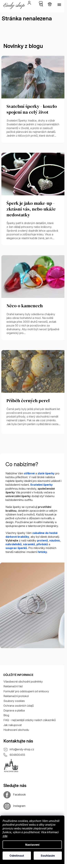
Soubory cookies (14, 701)
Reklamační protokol (16, 696)
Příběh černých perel (28, 401)
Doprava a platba (14, 710)
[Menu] (59, 4)
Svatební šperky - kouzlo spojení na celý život (32, 109)
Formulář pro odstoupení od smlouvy (26, 691)
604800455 (17, 754)
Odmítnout (16, 855)
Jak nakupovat (12, 725)
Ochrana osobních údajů (18, 705)
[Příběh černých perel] (33, 371)
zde (5, 836)
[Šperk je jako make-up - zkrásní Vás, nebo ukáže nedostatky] (33, 173)
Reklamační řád (13, 686)
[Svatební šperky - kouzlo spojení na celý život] (33, 77)
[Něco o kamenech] (33, 276)
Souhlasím (48, 855)
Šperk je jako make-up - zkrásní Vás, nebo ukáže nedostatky (31, 209)
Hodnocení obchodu (16, 729)
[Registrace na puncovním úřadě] (11, 765)
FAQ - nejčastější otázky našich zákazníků (29, 720)
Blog (6, 715)
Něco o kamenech (25, 306)
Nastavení (32, 844)
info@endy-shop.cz (22, 749)
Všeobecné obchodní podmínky (23, 681)
